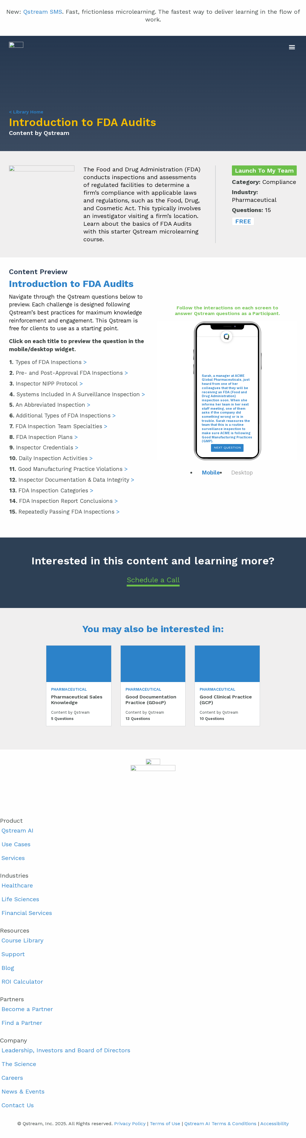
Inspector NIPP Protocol (46, 383)
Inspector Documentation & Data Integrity (71, 480)
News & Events (23, 1091)
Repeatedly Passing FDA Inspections (64, 512)
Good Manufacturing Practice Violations (68, 469)
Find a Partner (21, 1022)
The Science (18, 1064)
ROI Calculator (22, 981)
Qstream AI (17, 830)
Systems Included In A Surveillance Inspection (77, 394)
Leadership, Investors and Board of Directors (65, 1050)
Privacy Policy (130, 1123)
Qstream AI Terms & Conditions (220, 1123)
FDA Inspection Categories (51, 490)
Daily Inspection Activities (51, 458)
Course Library (22, 940)
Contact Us (17, 1105)
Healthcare (17, 885)
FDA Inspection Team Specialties (58, 426)
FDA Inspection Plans (43, 437)
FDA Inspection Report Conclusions (63, 501)
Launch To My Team (264, 170)
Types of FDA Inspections (48, 362)
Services (13, 857)
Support (13, 954)
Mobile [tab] (211, 472)
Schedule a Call (153, 580)
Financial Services (26, 912)
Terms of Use (165, 1123)
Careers (12, 1077)
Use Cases (15, 844)
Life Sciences (20, 899)
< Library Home (26, 112)
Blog (7, 967)
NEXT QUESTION (227, 447)
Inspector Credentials (43, 447)
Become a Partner (27, 1009)
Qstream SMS (42, 11)
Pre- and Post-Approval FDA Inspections (68, 373)
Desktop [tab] (242, 472)
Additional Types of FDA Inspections (62, 415)
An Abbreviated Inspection (49, 405)
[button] (225, 47)
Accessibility (274, 1123)
